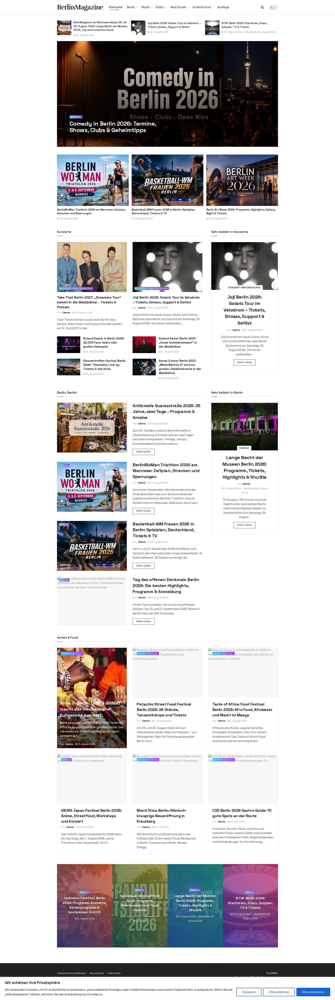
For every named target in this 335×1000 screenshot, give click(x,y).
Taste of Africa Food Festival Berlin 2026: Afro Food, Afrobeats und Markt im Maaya (242, 710)
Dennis (79, 137)
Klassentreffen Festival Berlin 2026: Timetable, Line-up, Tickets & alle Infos (104, 365)
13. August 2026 (86, 744)
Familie (244, 448)
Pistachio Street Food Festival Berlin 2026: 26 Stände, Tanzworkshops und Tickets (248, 25)
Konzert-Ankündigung (76, 288)
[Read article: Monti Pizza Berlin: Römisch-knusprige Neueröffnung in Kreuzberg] (167, 779)
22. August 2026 (84, 32)
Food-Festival (148, 653)
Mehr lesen (246, 362)
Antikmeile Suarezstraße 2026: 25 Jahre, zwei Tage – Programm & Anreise (166, 411)
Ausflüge (223, 7)
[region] (167, 988)
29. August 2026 (158, 423)
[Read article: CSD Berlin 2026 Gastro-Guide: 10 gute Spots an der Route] (243, 779)
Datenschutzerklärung (71, 973)
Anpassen (249, 992)
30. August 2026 (96, 137)
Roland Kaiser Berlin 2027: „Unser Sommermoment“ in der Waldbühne (178, 342)
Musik (145, 7)
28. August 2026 (83, 312)
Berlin (131, 7)
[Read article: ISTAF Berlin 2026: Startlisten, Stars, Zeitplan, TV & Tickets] (138, 28)
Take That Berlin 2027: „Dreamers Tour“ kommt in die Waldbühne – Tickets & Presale (89, 302)
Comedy (76, 117)
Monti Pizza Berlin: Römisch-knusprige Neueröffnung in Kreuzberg (162, 816)
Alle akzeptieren (313, 992)
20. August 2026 (94, 374)
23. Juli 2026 (161, 827)
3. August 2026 (238, 720)
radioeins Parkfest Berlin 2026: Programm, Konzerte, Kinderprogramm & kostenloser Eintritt (85, 905)
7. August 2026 (232, 32)
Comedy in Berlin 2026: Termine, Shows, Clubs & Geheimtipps (113, 127)
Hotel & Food (202, 7)
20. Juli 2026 (237, 821)
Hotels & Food (72, 653)
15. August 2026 (86, 918)
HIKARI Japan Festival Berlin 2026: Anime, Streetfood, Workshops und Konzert (91, 816)
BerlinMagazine (80, 7)
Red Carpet (178, 7)
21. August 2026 (170, 351)
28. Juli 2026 (85, 827)
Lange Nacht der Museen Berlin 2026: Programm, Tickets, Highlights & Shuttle (195, 903)
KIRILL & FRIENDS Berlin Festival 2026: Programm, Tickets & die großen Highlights (238, 211)
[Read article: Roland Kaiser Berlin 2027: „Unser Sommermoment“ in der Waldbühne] (144, 344)
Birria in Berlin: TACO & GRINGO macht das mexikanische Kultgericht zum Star (90, 709)
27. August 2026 (158, 597)
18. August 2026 (170, 378)
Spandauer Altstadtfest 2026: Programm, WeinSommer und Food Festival (140, 903)
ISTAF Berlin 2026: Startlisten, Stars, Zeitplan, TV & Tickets (170, 25)
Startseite (116, 7)
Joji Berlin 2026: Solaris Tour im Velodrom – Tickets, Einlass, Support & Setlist (100, 25)
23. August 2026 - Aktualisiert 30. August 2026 (175, 32)
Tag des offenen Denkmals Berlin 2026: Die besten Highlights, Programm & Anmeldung (166, 585)
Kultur (160, 7)
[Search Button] (262, 7)
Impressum (96, 973)
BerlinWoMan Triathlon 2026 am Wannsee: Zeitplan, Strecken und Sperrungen (166, 470)
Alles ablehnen (279, 992)
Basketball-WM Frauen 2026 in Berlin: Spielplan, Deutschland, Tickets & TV (89, 211)
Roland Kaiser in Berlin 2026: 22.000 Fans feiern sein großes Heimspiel (103, 342)
